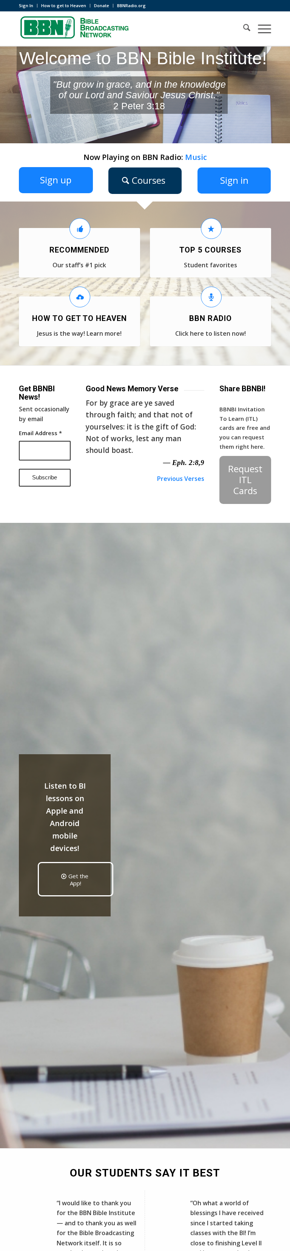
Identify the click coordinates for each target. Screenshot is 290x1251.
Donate (101, 5)
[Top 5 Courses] (211, 228)
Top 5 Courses (210, 249)
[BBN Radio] (211, 297)
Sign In (26, 5)
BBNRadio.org (131, 5)
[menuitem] (28, 6)
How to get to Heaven (63, 5)
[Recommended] (79, 228)
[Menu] (260, 29)
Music (196, 157)
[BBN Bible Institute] (75, 29)
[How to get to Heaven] (79, 297)
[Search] (243, 29)
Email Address (40, 433)
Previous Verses (180, 478)
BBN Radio (210, 318)
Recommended (79, 249)
